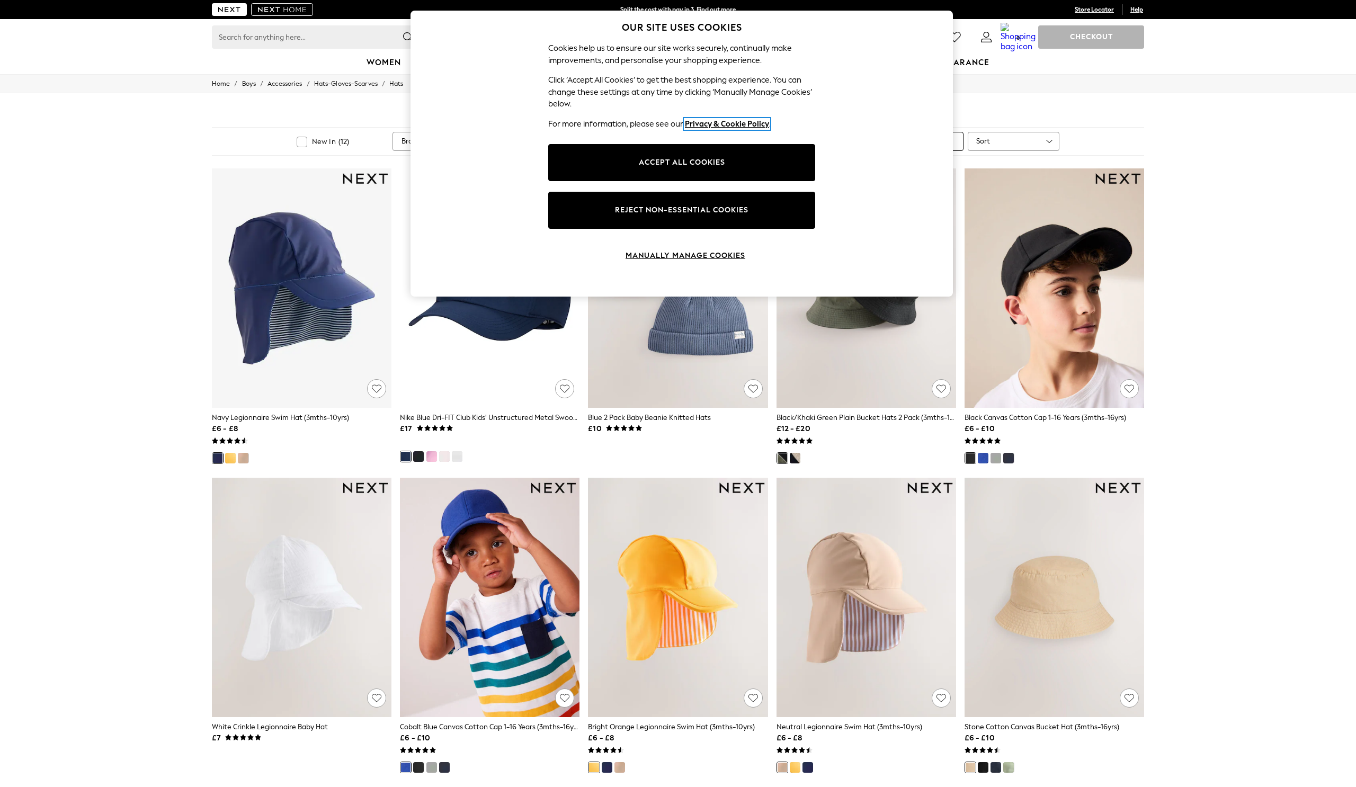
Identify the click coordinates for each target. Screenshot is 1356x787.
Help (1136, 9)
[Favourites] (954, 37)
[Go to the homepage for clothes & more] (229, 9)
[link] (986, 37)
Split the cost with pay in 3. (678, 9)
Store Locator (1094, 9)
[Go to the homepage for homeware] (282, 9)
